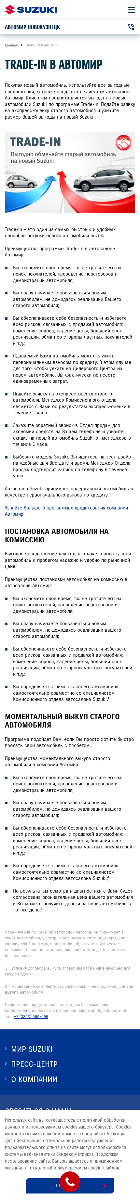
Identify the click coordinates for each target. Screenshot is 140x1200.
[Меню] (131, 10)
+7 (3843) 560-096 (31, 1016)
